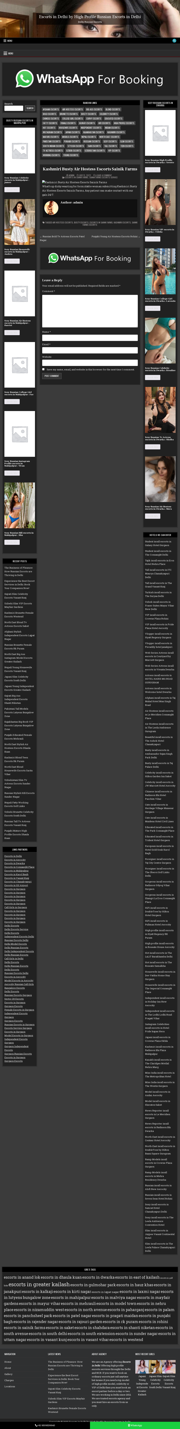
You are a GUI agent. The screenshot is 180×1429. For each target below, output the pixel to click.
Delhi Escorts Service (16, 929)
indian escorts (112, 127)
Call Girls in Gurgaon (15, 907)
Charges (9, 1380)
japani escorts (72, 132)
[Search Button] (174, 41)
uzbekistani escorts (95, 150)
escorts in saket (60, 1327)
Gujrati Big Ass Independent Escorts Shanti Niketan (16, 699)
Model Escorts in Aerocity (18, 980)
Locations (9, 1386)
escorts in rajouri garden (80, 1321)
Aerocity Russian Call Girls (19, 984)
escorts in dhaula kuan (61, 1277)
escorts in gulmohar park (93, 1284)
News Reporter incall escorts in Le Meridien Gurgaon (157, 1114)
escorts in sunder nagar (136, 1333)
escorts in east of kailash (137, 1277)
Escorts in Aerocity (15, 859)
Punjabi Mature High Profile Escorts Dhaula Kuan (16, 834)
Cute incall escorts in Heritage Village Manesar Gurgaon (159, 808)
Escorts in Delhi (13, 856)
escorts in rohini (153, 1321)
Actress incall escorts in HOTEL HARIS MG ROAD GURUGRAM (159, 679)
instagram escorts (52, 132)
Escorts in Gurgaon (14, 889)
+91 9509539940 (46, 1425)
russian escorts (91, 141)
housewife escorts (68, 127)
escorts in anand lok (22, 1277)
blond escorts (113, 109)
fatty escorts (50, 123)
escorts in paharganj (125, 1309)
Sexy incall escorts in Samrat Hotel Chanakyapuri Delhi (157, 1208)
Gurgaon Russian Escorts (18, 1053)
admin (71, 175)
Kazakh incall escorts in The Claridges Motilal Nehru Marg (158, 1063)
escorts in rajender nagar (35, 1321)
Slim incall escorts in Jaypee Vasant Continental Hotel (160, 1234)
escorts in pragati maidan (115, 1315)
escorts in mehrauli (78, 1303)
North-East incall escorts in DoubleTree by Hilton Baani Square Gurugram (160, 1150)
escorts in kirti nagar (72, 1291)
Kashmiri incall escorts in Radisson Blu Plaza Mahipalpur (159, 1050)
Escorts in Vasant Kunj (16, 878)
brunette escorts (69, 114)
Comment (48, 291)
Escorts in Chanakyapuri (17, 881)
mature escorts (51, 137)
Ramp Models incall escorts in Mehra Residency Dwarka (156, 1176)
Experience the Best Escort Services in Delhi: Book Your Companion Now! (19, 584)
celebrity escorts (109, 114)
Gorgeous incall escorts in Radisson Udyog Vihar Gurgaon (159, 885)
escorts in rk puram (120, 1321)
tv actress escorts (53, 150)
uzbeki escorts (73, 150)
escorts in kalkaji (37, 1291)
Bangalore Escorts (14, 987)
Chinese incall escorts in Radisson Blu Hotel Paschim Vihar (158, 795)
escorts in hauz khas (134, 1284)
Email (46, 344)
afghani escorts (51, 109)
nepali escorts (89, 137)
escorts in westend (126, 1339)
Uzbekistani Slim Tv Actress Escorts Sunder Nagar (17, 783)
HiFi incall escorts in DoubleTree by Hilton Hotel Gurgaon (157, 911)
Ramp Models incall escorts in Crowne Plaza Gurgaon (158, 1163)
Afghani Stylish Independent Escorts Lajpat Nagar (19, 635)
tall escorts (110, 146)
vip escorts (114, 150)
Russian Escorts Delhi (16, 940)
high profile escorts (124, 123)
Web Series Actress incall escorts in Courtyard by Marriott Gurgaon (159, 656)
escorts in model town (116, 1303)
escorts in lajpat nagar (105, 1292)
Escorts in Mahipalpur (16, 870)
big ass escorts (94, 109)
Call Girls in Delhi (13, 958)
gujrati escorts (87, 123)
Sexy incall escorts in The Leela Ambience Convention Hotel (159, 1221)
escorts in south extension (91, 1333)
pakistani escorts (51, 141)
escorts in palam (160, 1309)
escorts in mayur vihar (39, 1303)
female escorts (68, 123)
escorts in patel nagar (72, 1315)
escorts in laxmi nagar (140, 1291)
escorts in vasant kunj (47, 1339)
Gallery (8, 1374)
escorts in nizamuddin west (39, 1309)
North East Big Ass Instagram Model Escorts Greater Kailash (18, 658)
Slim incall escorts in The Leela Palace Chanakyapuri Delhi (160, 1247)
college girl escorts (72, 118)
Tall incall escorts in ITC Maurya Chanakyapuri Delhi (158, 573)
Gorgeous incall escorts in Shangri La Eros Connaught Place (160, 898)
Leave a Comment (104, 175)
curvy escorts (93, 118)
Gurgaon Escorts (13, 1006)
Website (47, 356)
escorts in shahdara (92, 1327)
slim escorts (126, 141)
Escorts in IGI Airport (16, 885)
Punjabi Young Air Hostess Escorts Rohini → (116, 236)
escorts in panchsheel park (28, 1315)
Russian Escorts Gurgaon (18, 995)
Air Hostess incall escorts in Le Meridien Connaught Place (159, 714)
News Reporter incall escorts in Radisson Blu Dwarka (158, 1127)
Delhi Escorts (11, 925)
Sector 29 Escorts (14, 998)
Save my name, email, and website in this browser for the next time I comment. (91, 369)
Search (8, 103)
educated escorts (113, 118)
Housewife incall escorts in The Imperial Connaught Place (160, 988)
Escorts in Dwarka (14, 863)
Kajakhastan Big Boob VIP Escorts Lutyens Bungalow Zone (19, 725)
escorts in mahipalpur (71, 1297)
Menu (9, 40)
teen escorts (126, 146)
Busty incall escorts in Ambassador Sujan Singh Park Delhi (158, 753)
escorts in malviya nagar (113, 1297)
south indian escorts (53, 146)
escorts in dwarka (98, 1277)
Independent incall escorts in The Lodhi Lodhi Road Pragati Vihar (160, 1014)
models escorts (70, 137)
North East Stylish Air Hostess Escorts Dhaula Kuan (17, 748)
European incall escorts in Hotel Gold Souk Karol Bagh (159, 849)
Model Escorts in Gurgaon (18, 1035)
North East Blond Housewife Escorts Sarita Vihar (18, 770)
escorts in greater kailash (39, 1284)
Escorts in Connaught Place (19, 867)
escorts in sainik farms (101, 222)
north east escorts (109, 137)
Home (7, 1361)
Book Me (12, 189)
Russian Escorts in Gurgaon (19, 1024)
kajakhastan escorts (93, 132)
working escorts (51, 155)
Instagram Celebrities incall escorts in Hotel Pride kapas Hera (157, 1028)
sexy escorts (110, 141)
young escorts (70, 155)
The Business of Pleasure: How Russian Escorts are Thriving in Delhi (18, 571)
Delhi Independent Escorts (19, 951)
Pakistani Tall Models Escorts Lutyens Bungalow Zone (19, 712)
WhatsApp (136, 1425)
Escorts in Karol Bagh (16, 874)
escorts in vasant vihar (88, 1339)
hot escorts (49, 127)
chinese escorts (51, 118)
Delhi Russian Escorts (16, 947)
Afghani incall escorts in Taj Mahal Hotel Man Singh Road (160, 701)
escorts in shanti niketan (132, 1327)
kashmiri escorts (116, 132)
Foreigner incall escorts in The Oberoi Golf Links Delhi (159, 872)
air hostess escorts (72, 109)
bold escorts (49, 114)
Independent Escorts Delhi (19, 936)
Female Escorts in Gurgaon (19, 1009)
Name (46, 331)
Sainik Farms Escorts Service (103, 177)
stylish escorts (76, 146)
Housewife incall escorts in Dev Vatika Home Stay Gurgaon (160, 975)
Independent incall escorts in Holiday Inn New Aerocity (160, 1001)
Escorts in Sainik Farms (76, 177)
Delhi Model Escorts (15, 943)
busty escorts (88, 114)
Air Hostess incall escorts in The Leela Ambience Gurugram (159, 727)
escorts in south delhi (48, 1333)
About (7, 1368)
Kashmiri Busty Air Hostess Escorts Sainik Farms (90, 169)
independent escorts (91, 127)
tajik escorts (94, 146)
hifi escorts (104, 123)
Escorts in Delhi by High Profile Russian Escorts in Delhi (90, 16)
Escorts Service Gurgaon (18, 1028)
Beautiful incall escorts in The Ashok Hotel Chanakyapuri (159, 740)
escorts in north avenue (86, 1309)
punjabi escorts (72, 141)
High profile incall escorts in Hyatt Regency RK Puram (159, 934)
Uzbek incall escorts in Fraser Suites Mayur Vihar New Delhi (159, 605)
